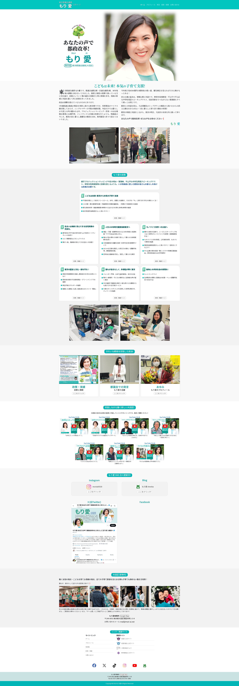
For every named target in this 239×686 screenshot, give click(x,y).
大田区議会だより (126, 648)
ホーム (142, 5)
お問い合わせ (174, 5)
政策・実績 (165, 5)
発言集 (88, 647)
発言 (158, 5)
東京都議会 (128, 653)
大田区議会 (127, 643)
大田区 (126, 639)
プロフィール (150, 5)
